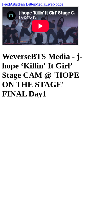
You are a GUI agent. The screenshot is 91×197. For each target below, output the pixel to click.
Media (40, 4)
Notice (58, 4)
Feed (6, 4)
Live (49, 4)
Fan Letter (27, 4)
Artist (14, 4)
